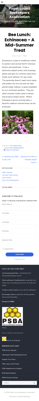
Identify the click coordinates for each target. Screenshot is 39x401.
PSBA (25, 56)
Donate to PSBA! (8, 302)
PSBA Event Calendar (9, 350)
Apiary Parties (6, 178)
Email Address (7, 204)
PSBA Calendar (7, 172)
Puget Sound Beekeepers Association (19, 12)
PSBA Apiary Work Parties (10, 364)
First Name (5, 213)
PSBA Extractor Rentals (10, 378)
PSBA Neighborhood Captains (12, 369)
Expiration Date (7, 240)
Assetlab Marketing (23, 397)
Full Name (5, 231)
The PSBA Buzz (16, 146)
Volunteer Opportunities (10, 175)
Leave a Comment (12, 150)
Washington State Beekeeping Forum (14, 355)
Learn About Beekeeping (10, 180)
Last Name (5, 222)
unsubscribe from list (19, 259)
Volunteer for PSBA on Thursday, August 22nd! (29, 160)
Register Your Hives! (8, 359)
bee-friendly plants (17, 148)
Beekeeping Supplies (9, 373)
